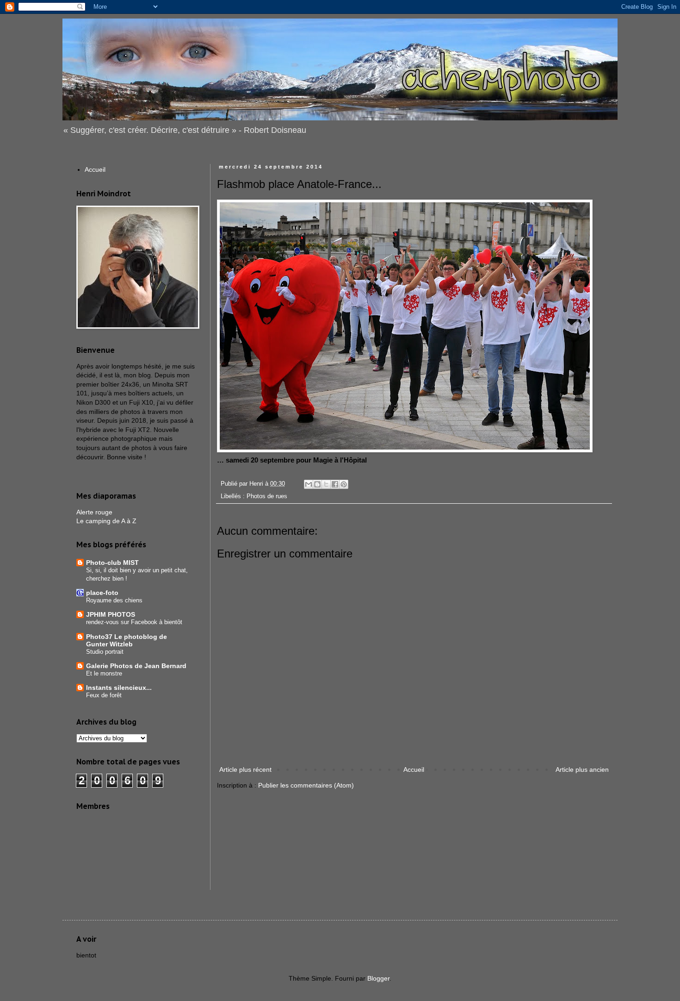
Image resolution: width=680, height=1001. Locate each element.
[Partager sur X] (326, 484)
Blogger (378, 978)
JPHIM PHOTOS (110, 614)
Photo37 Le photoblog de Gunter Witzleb (126, 640)
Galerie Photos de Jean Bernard (136, 665)
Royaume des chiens (114, 600)
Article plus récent (245, 769)
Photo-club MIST (112, 562)
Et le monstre (104, 673)
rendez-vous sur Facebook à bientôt (134, 622)
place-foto (102, 592)
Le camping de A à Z (106, 521)
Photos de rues (267, 496)
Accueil (413, 769)
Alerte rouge (94, 512)
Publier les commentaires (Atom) (306, 785)
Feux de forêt (104, 695)
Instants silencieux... (119, 687)
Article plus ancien (582, 769)
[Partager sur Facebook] (335, 484)
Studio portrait (105, 651)
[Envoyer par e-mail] (308, 484)
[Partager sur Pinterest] (343, 484)
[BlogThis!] (317, 484)
